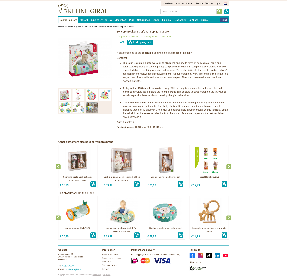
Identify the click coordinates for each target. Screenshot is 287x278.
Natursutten (143, 20)
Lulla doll (167, 20)
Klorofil (84, 20)
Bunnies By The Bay (101, 20)
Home (61, 26)
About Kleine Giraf (110, 254)
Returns (199, 3)
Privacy (105, 269)
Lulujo (204, 20)
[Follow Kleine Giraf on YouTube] (224, 255)
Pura (131, 20)
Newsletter (168, 3)
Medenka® (121, 20)
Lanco (156, 20)
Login (217, 3)
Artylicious (106, 275)
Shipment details (109, 265)
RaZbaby (193, 20)
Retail (224, 19)
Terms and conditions (111, 258)
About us (179, 3)
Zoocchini (180, 20)
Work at (209, 3)
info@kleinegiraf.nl (73, 269)
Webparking (97, 275)
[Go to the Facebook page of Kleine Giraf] (192, 255)
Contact (190, 3)
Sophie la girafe (68, 20)
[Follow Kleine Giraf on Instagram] (199, 255)
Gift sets (87, 26)
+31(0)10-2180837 (70, 266)
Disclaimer (106, 262)
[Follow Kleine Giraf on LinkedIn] (216, 255)
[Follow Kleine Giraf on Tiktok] (207, 255)
